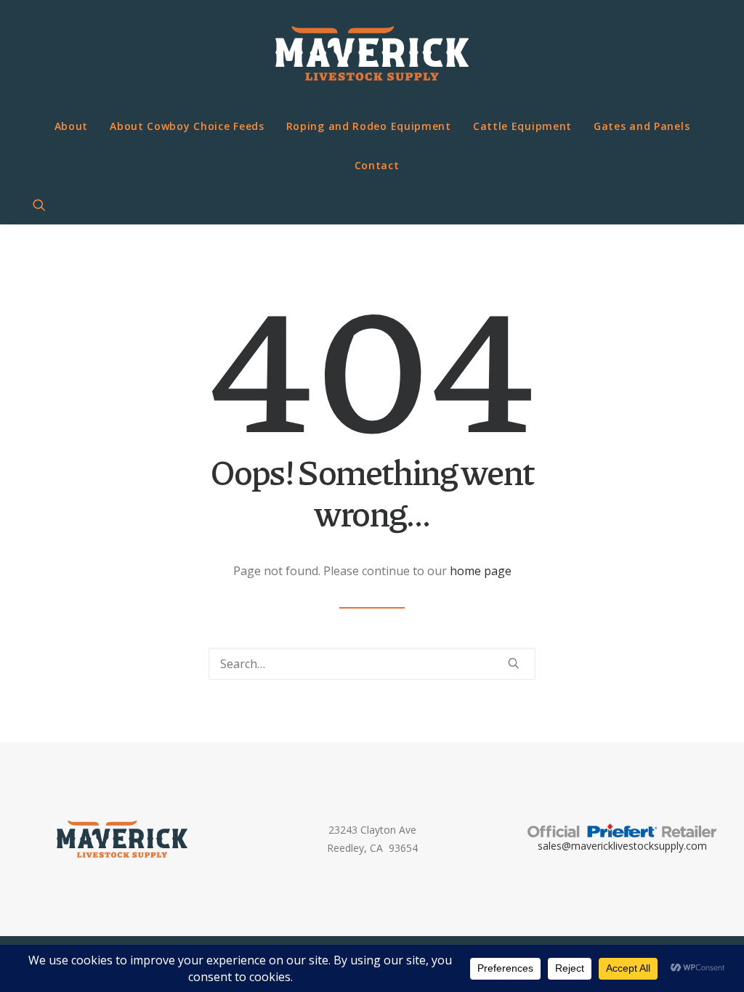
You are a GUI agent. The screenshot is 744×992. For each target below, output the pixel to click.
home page (481, 571)
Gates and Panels (642, 126)
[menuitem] (71, 126)
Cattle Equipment (522, 126)
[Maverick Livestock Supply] (371, 53)
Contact (377, 165)
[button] (46, 204)
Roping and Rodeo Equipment (368, 126)
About (71, 126)
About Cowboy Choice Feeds (187, 126)
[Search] (372, 664)
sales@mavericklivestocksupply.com (622, 846)
